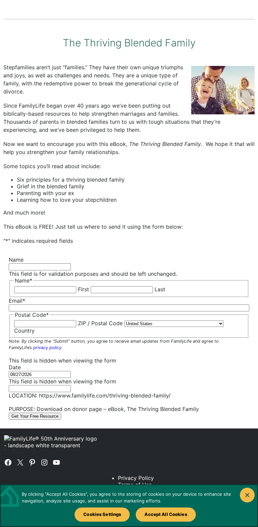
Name (16, 259)
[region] (129, 505)
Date (15, 367)
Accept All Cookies (165, 514)
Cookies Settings (102, 514)
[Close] (247, 495)
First (83, 289)
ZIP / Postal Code (100, 323)
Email (17, 300)
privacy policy (47, 347)
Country (24, 330)
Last (160, 289)
